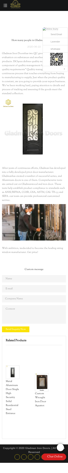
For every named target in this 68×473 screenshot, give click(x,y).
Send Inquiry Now (16, 329)
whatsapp (55, 49)
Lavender (55, 41)
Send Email (56, 34)
